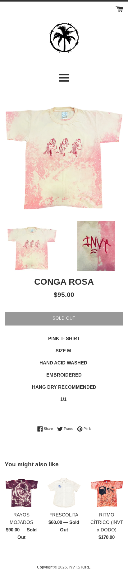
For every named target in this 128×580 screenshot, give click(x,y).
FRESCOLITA (63, 514)
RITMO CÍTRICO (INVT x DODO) (106, 522)
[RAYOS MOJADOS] (21, 491)
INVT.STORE (79, 567)
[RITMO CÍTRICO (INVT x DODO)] (106, 491)
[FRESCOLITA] (63, 491)
